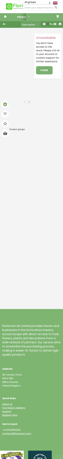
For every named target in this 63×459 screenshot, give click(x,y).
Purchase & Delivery (13, 407)
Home (44, 70)
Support (7, 411)
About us (7, 404)
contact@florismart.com (16, 433)
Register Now (9, 415)
